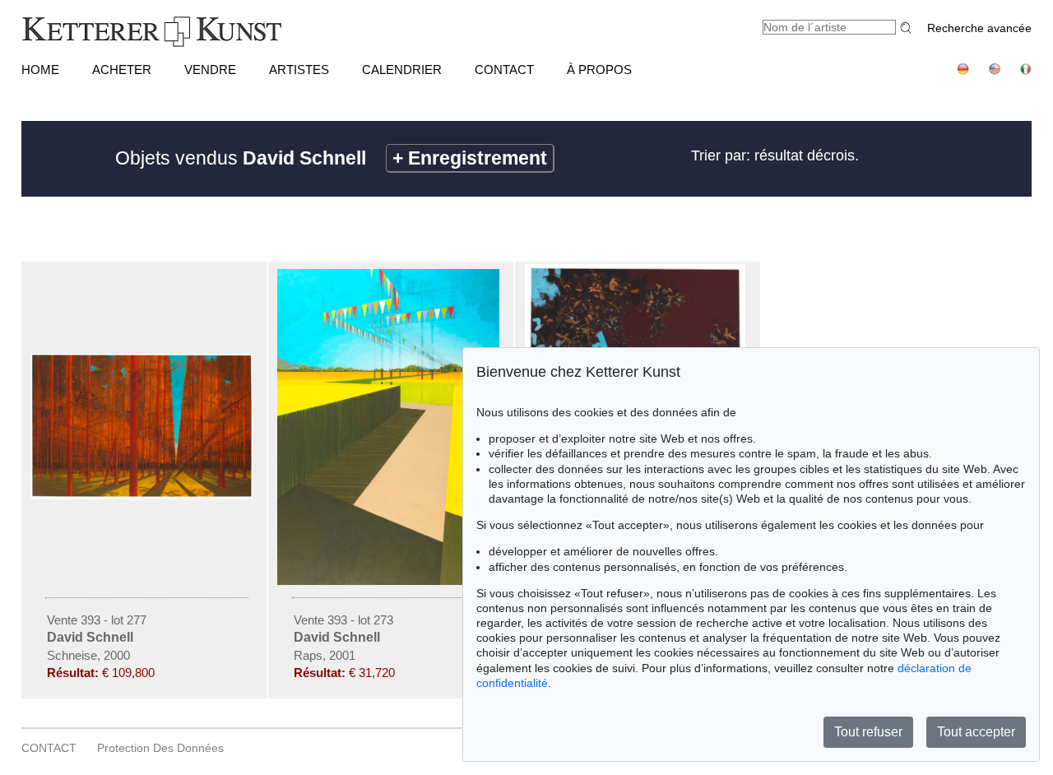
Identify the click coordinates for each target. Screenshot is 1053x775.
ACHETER (121, 70)
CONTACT (504, 70)
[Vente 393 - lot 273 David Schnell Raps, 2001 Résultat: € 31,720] (390, 580)
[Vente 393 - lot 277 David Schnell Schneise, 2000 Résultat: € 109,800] (144, 495)
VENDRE (210, 70)
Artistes (299, 70)
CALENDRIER (402, 70)
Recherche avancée (979, 28)
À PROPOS (599, 70)
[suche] (908, 27)
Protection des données (160, 747)
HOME (40, 70)
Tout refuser (868, 732)
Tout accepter (976, 732)
